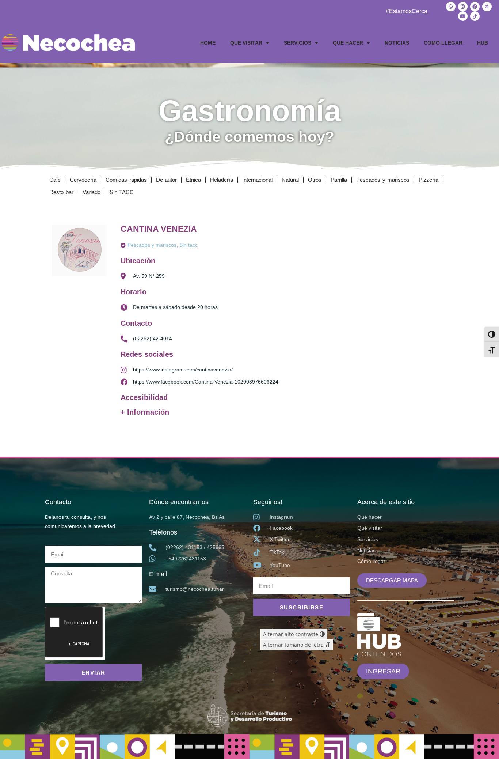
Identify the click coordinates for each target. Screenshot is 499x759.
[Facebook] (475, 6)
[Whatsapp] (451, 6)
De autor (166, 180)
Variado (91, 192)
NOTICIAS (397, 43)
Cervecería (83, 180)
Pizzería (428, 180)
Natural (290, 180)
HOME (208, 43)
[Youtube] (463, 16)
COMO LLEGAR (443, 43)
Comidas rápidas (126, 180)
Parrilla (339, 180)
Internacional (257, 180)
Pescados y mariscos (383, 180)
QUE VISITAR (246, 43)
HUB (482, 43)
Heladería (221, 180)
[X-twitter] (487, 6)
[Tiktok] (475, 16)
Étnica (193, 180)
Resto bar (61, 192)
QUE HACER (348, 43)
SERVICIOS (297, 43)
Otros (314, 180)
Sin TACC (122, 192)
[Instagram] (463, 6)
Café (55, 180)
